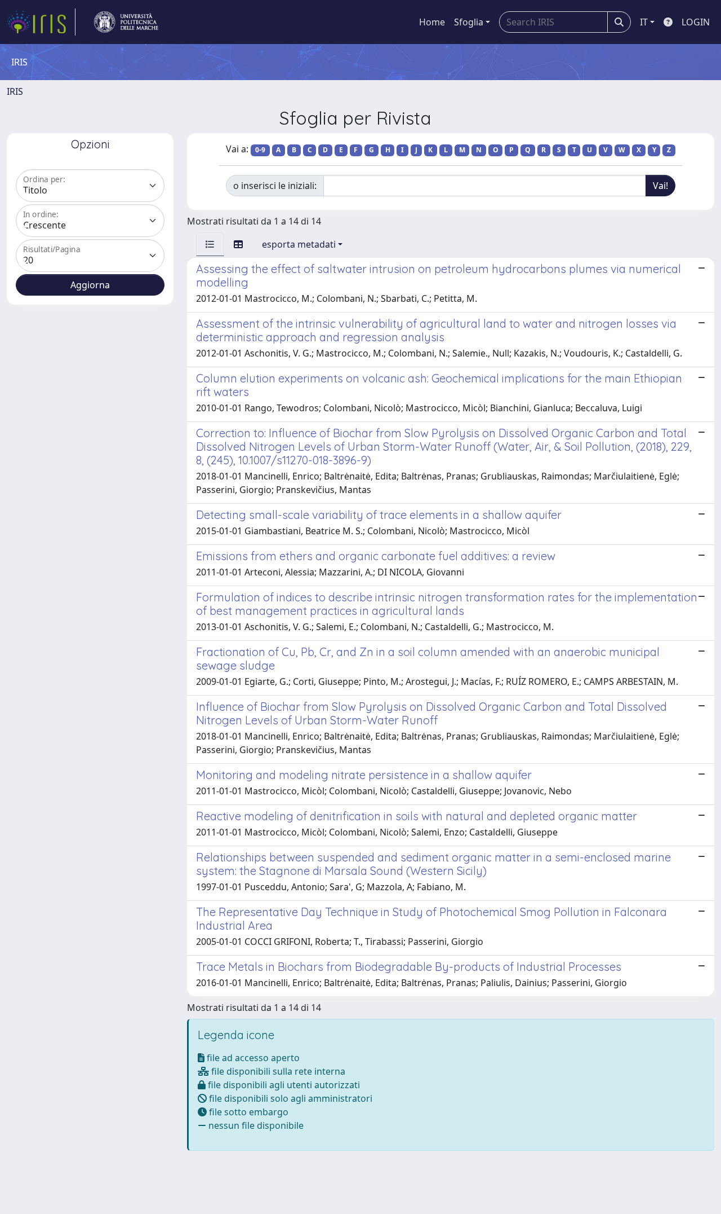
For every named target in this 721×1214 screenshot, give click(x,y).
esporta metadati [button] (299, 244)
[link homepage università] (126, 22)
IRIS (15, 91)
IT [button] (644, 22)
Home (432, 22)
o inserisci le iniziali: (275, 185)
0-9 (260, 150)
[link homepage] (41, 22)
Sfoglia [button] (468, 22)
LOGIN (696, 22)
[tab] (210, 244)
